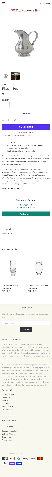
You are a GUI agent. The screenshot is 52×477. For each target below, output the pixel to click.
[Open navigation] (3, 3)
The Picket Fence (19, 454)
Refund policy (7, 409)
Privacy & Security (8, 440)
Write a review (26, 214)
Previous (4, 233)
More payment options (26, 132)
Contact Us (6, 397)
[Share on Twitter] (12, 188)
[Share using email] (18, 188)
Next (11, 233)
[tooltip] (15, 120)
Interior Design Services (10, 420)
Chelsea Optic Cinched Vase (38, 286)
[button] (26, 120)
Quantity (5, 100)
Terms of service (7, 406)
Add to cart (26, 113)
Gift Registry (6, 403)
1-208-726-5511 (8, 394)
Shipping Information (9, 431)
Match (4, 84)
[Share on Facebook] (9, 188)
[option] (6, 76)
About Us (5, 400)
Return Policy (6, 437)
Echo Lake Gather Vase (10, 286)
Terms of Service (7, 443)
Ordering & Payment (9, 434)
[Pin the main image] (15, 188)
